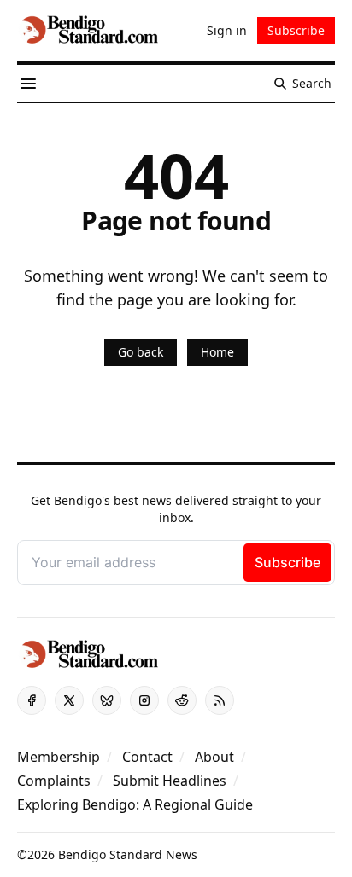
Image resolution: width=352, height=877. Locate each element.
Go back (140, 352)
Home (217, 352)
